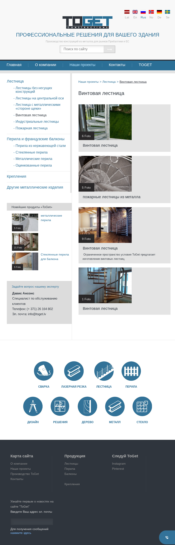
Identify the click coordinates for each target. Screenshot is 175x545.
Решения (60, 422)
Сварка (43, 386)
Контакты (117, 65)
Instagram (119, 463)
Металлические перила (34, 159)
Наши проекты (82, 65)
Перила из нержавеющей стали (41, 146)
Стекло (142, 422)
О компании (45, 65)
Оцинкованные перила (34, 165)
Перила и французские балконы (35, 139)
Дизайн (33, 422)
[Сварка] (44, 371)
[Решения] (60, 406)
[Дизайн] (33, 406)
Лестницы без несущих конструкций (34, 90)
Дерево (87, 422)
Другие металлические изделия (35, 187)
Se (167, 17)
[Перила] (131, 371)
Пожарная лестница (32, 128)
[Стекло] (142, 406)
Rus (143, 17)
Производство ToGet (24, 474)
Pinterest (118, 468)
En (135, 17)
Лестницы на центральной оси (40, 98)
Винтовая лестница (31, 115)
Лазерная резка (73, 386)
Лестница (15, 81)
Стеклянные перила (32, 152)
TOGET (145, 65)
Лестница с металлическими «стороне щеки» (38, 106)
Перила (131, 386)
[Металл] (115, 406)
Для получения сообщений (29, 531)
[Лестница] (104, 371)
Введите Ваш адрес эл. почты (31, 511)
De (159, 17)
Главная (14, 65)
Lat (127, 17)
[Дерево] (87, 406)
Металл (115, 422)
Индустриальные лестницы (37, 121)
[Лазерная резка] (73, 371)
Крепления (16, 176)
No (151, 17)
